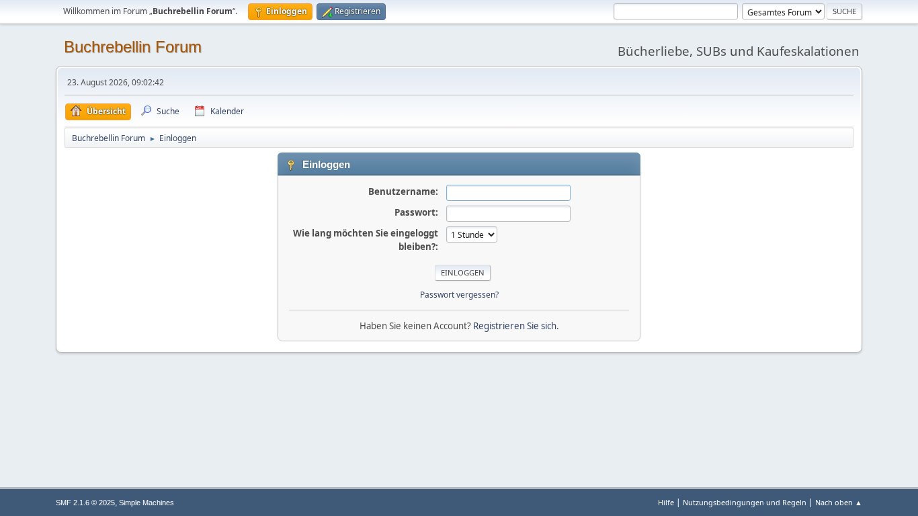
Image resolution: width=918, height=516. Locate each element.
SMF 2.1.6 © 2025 (85, 503)
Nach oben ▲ (838, 502)
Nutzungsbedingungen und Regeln (744, 502)
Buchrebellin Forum (133, 47)
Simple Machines (146, 503)
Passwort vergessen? (459, 294)
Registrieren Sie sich (514, 326)
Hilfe (666, 502)
